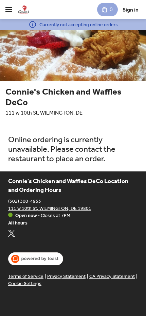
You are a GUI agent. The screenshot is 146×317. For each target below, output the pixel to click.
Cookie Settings (24, 283)
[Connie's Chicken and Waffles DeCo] (24, 9)
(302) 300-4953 (24, 201)
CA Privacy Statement (112, 276)
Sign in (131, 9)
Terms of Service (25, 276)
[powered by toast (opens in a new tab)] (35, 259)
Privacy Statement (66, 276)
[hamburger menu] (8, 9)
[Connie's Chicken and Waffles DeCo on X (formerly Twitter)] (11, 234)
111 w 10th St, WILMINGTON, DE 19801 (49, 208)
